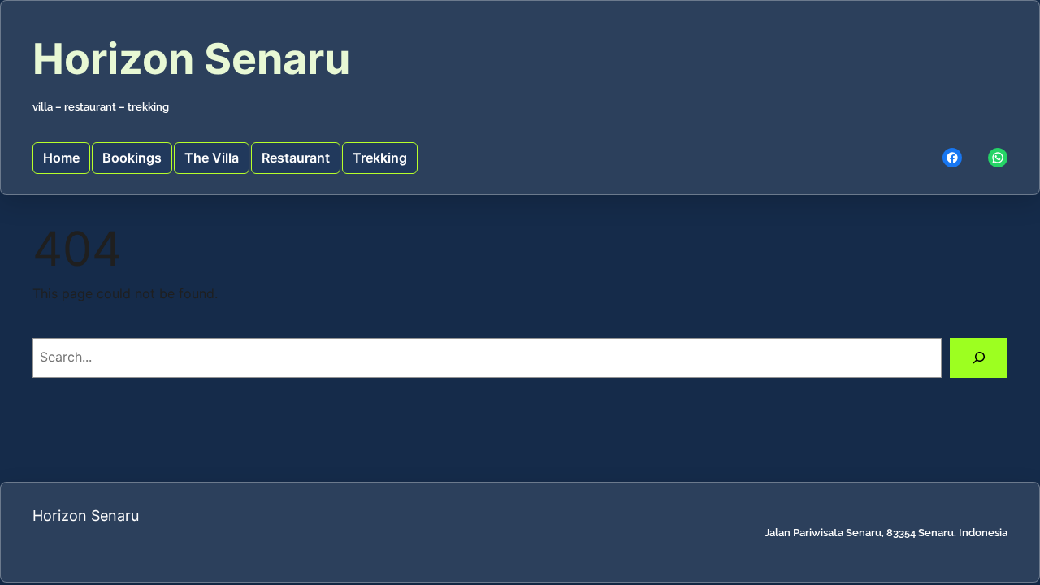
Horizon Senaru (191, 58)
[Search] (979, 358)
